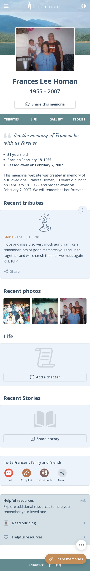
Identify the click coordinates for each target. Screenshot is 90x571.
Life (34, 119)
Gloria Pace (12, 237)
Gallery (56, 119)
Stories (79, 119)
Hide (83, 500)
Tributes (11, 119)
